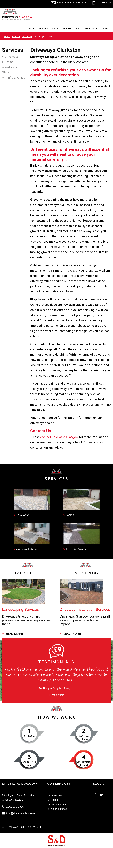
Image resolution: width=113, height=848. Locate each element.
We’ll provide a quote (29, 763)
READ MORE (14, 633)
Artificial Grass (14, 77)
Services (43, 28)
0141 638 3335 (103, 2)
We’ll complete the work (83, 763)
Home (31, 28)
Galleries (67, 28)
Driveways (27, 36)
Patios (8, 62)
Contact (105, 28)
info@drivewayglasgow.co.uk (72, 2)
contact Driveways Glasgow (59, 437)
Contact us (29, 736)
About (55, 28)
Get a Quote (90, 28)
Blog (78, 28)
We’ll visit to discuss (84, 737)
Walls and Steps (10, 69)
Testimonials (57, 695)
